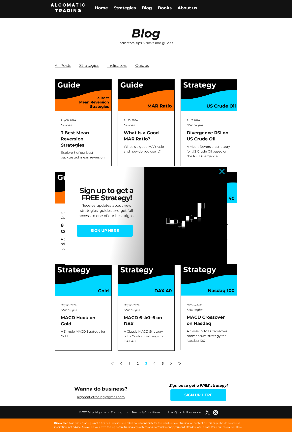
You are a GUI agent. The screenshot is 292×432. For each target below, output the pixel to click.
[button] (222, 171)
